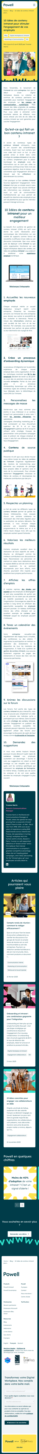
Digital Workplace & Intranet (19, 35)
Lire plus (19, 1447)
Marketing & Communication (14, 39)
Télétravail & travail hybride (17, 970)
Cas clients (7, 1335)
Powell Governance (10, 1290)
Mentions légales (9, 1348)
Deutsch (20, 1343)
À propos (24, 1287)
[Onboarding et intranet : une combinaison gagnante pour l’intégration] (19, 996)
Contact (23, 1290)
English (6, 1343)
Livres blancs (8, 1331)
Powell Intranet (9, 1287)
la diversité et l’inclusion (25, 735)
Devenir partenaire (10, 1305)
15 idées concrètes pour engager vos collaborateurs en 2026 (19, 1101)
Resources (7, 1319)
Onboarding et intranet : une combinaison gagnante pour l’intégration (19, 1016)
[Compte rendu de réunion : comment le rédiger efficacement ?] (19, 906)
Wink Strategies (19, 1352)
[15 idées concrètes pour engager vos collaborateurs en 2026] (19, 1081)
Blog (11, 11)
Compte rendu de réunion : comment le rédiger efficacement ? (19, 926)
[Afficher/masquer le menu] (34, 5)
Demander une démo (18, 1234)
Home (6, 11)
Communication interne (15, 962)
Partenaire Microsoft (10, 1308)
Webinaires (7, 1328)
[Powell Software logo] (9, 6)
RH (27, 39)
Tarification (25, 1302)
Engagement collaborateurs (17, 1055)
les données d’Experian (20, 417)
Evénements (8, 1325)
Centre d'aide (25, 1297)
